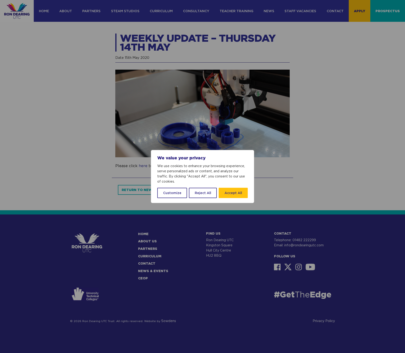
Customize (172, 193)
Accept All (233, 193)
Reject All (203, 193)
